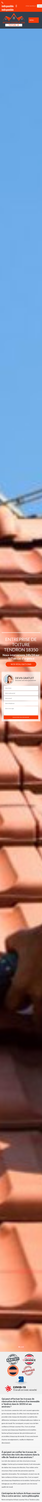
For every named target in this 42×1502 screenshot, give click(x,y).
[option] (21, 751)
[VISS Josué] (14, 20)
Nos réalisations (21, 664)
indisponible (8, 6)
